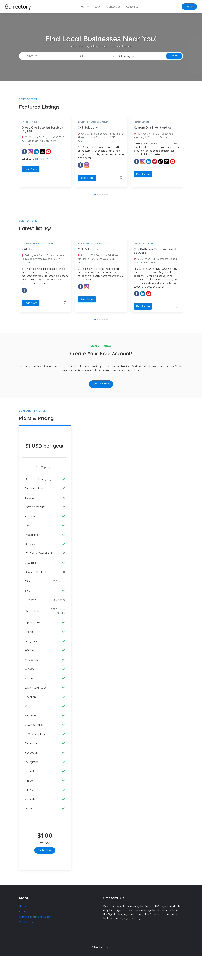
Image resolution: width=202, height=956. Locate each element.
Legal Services (148, 243)
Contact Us (114, 6)
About (97, 6)
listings (25, 122)
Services (33, 122)
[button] (95, 194)
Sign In (189, 6)
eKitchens (29, 249)
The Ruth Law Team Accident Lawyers (155, 250)
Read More (30, 169)
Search (174, 56)
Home (85, 6)
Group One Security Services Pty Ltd (42, 129)
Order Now (45, 850)
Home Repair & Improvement (42, 243)
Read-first (132, 6)
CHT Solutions (88, 127)
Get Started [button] (101, 384)
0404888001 (41, 158)
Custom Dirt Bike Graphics (152, 127)
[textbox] (96, 56)
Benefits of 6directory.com (35, 917)
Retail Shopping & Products (97, 122)
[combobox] (96, 56)
